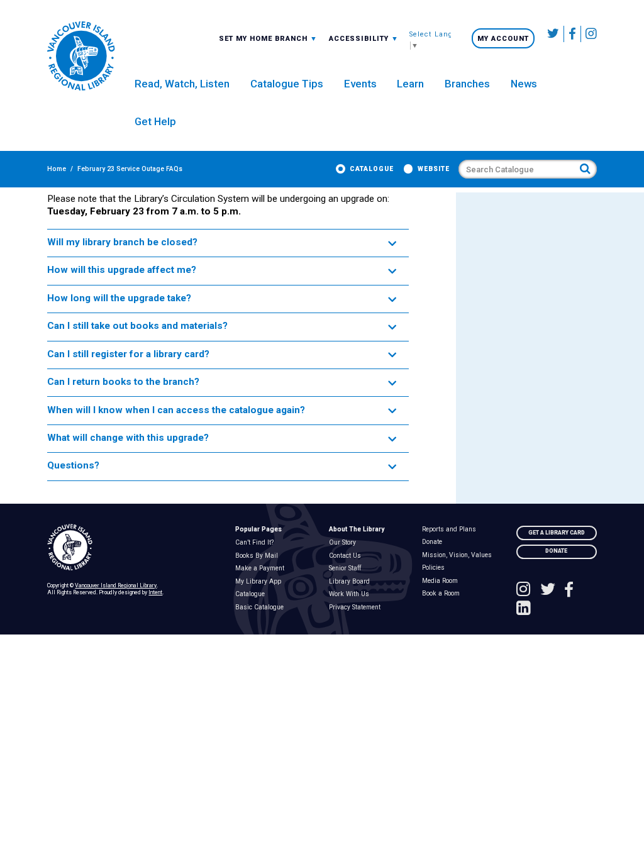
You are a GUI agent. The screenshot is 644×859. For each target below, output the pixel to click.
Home (56, 169)
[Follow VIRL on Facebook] (572, 34)
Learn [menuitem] (410, 83)
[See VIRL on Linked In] (523, 609)
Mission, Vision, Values (459, 555)
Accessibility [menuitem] (364, 38)
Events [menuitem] (360, 83)
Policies (436, 568)
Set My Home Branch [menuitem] (264, 38)
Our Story (344, 542)
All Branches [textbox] (248, 38)
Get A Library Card (556, 532)
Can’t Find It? (257, 542)
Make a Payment (262, 568)
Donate (435, 542)
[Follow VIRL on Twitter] (553, 34)
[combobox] (268, 38)
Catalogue (372, 169)
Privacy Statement (356, 607)
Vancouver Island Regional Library (116, 585)
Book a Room (443, 593)
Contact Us (347, 556)
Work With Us (351, 594)
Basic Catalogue (262, 607)
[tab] (228, 243)
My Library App (260, 581)
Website (434, 169)
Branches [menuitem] (467, 83)
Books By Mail (259, 556)
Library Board (351, 581)
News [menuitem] (524, 83)
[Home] (134, 547)
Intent (155, 592)
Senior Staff (347, 568)
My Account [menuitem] (503, 39)
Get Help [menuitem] (155, 121)
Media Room (442, 581)
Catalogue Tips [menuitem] (286, 83)
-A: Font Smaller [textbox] (364, 38)
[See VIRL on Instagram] (589, 34)
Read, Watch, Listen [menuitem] (182, 83)
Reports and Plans (452, 529)
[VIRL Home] (80, 56)
